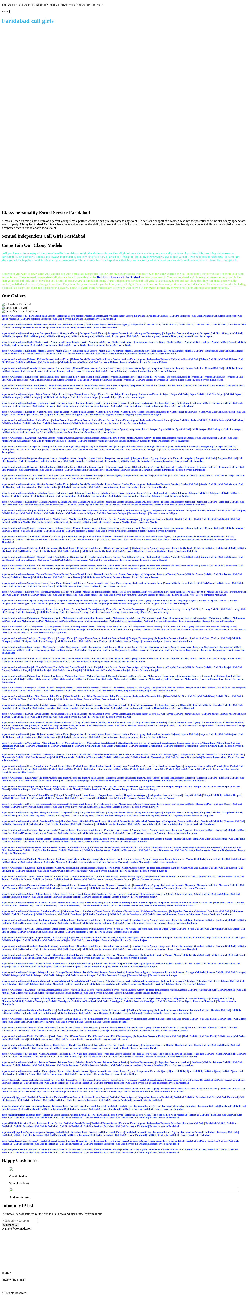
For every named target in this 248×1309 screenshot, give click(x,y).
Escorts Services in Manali (134, 958)
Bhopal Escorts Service (104, 786)
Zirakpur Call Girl (220, 638)
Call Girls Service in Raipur (66, 966)
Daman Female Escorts (81, 574)
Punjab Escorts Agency (130, 667)
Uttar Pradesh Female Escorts (105, 766)
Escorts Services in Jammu (146, 879)
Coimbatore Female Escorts (96, 911)
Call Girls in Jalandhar (51, 504)
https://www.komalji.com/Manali (18, 955)
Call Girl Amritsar (21, 440)
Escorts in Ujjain (103, 931)
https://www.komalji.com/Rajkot (18, 937)
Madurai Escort (64, 859)
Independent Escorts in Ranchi (157, 1045)
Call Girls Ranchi (220, 1045)
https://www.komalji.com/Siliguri (18, 894)
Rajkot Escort (60, 937)
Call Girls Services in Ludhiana (128, 923)
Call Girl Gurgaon (21, 603)
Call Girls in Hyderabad (64, 379)
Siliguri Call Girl (202, 894)
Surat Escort (56, 583)
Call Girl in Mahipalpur (96, 621)
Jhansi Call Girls (179, 658)
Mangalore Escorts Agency (148, 812)
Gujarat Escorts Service (108, 734)
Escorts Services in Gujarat (153, 737)
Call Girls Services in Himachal (126, 708)
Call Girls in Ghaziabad (57, 824)
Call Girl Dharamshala (62, 757)
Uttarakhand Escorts (52, 743)
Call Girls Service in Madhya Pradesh (195, 725)
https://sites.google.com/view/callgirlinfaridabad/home (28, 1080)
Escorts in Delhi (84, 327)
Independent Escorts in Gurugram (180, 333)
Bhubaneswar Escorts (54, 847)
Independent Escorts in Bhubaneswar (202, 847)
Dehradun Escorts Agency (146, 467)
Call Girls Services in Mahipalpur (160, 621)
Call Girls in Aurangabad (85, 449)
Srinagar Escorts (46, 972)
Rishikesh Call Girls (204, 548)
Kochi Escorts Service (98, 1036)
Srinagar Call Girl (215, 972)
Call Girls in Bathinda (44, 1013)
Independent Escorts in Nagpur (161, 411)
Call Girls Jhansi (215, 658)
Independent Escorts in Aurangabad (193, 446)
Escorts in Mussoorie (164, 888)
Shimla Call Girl (201, 838)
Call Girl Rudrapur (28, 780)
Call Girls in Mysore (21, 806)
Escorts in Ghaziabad (172, 824)
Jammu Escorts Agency (131, 876)
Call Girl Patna (225, 1019)
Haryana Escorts (46, 687)
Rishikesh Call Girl (225, 548)
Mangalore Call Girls (210, 812)
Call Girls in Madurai (31, 862)
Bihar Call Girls (172, 696)
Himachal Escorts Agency (142, 705)
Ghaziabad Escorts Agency (149, 821)
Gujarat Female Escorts (83, 734)
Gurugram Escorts (49, 333)
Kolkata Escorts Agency (133, 359)
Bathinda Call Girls (199, 1010)
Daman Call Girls (185, 574)
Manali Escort (60, 955)
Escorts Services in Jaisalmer (179, 1065)
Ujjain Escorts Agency (125, 928)
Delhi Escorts (40, 324)
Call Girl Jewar (227, 714)
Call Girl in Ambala (43, 992)
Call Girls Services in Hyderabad (152, 379)
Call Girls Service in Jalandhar (103, 504)
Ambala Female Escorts (82, 989)
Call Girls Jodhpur (235, 510)
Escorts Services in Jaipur (132, 397)
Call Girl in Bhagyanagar (115, 650)
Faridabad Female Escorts (42, 316)
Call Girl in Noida (20, 345)
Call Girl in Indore (32, 423)
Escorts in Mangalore (171, 815)
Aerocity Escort (62, 609)
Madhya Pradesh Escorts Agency (183, 722)
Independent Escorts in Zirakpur (171, 638)
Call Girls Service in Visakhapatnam (189, 629)
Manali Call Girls (182, 955)
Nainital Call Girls (190, 557)
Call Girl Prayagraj (22, 833)
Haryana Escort (64, 687)
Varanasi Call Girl (217, 1027)
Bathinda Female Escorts (87, 1010)
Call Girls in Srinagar (31, 975)
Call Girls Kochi (208, 1036)
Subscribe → (10, 1224)
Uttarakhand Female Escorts (101, 743)
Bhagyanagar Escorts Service (132, 647)
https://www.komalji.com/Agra (17, 429)
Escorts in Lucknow (154, 406)
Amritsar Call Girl (217, 438)
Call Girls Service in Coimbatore (125, 914)
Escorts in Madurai (138, 862)
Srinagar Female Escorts (86, 972)
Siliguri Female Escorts (80, 894)
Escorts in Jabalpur (151, 496)
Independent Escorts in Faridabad (129, 316)
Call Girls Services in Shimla (86, 841)
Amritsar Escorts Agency (139, 438)
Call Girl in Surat (17, 586)
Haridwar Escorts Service (116, 902)
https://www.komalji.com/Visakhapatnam (22, 626)
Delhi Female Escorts (73, 324)
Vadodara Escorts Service (117, 1053)
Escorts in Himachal (154, 708)
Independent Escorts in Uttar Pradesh (203, 766)
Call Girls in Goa (223, 475)
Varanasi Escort (64, 1027)
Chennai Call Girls (194, 368)
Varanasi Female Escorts (86, 1027)
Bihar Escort (56, 696)
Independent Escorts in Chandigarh (191, 998)
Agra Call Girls (166, 429)
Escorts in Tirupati (136, 798)
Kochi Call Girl (190, 1036)
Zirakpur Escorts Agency (140, 638)
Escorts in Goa (67, 478)
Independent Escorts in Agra (143, 429)
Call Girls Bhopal (220, 786)
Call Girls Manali (218, 955)
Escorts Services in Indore (133, 423)
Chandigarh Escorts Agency (157, 998)
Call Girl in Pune (10, 388)
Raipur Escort (60, 963)
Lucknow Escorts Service (115, 403)
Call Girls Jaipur (215, 394)
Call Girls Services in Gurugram (143, 336)
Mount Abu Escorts (51, 591)
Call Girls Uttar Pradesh (45, 769)
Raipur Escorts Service (104, 963)
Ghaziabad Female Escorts (93, 821)
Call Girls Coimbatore (23, 914)
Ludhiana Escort (67, 920)
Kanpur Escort (62, 867)
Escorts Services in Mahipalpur (218, 621)
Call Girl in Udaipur (54, 530)
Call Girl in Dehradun (76, 469)
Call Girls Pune (200, 385)
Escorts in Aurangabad (207, 449)
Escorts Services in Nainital (153, 560)
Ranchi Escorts (43, 1045)
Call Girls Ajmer (212, 1071)
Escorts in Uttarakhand (211, 745)
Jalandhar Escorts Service (119, 501)
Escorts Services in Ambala (148, 992)
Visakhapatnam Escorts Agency (178, 626)
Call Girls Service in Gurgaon (92, 603)
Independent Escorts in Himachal (173, 705)
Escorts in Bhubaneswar (224, 850)
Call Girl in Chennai (54, 371)
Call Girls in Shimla (11, 841)
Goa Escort (52, 475)
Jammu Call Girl (205, 876)
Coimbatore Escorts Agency (155, 911)
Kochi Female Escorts (75, 1036)
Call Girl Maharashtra (62, 679)
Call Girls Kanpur (228, 867)
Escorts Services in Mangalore (198, 815)
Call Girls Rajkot (218, 937)
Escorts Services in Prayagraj (182, 833)
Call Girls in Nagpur (21, 414)
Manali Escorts (43, 955)
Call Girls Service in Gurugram (110, 336)
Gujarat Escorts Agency (133, 734)
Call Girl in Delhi (11, 327)
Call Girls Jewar (210, 714)
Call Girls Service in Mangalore (110, 815)
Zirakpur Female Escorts (87, 638)
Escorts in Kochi (93, 1039)
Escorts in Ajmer (102, 1074)
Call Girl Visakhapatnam (96, 629)
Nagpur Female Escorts (82, 411)
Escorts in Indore (109, 423)
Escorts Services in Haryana (163, 690)
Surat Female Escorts (74, 583)
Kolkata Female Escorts (83, 359)
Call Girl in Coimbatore (96, 914)
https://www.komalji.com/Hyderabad (20, 377)
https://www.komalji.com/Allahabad (20, 981)
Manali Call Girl (201, 955)
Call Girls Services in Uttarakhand (181, 745)
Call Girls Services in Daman (96, 577)
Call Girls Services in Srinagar (112, 975)
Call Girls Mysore (222, 804)
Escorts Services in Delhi (106, 327)
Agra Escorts (40, 429)
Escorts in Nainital (129, 560)
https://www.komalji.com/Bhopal (18, 786)
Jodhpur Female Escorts (86, 510)
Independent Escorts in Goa (138, 475)
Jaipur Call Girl (197, 394)
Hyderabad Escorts (49, 377)
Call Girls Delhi (202, 324)
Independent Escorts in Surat (148, 583)
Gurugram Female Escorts (92, 333)
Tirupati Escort (63, 795)
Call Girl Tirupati (10, 798)
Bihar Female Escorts (74, 696)
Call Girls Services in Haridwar (127, 905)
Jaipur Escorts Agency (126, 394)
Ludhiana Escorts (48, 920)
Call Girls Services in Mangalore (143, 815)
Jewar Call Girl (192, 714)
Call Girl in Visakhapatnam (155, 629)
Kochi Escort (56, 1036)
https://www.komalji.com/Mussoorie (19, 885)
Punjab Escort (60, 667)
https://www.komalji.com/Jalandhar (19, 501)
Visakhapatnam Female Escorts (111, 626)
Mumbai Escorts (46, 350)
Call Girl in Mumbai (54, 353)
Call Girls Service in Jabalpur (93, 496)
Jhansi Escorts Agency (126, 658)
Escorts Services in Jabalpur (177, 496)
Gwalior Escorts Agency (133, 484)
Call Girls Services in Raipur (96, 966)
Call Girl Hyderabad (40, 379)
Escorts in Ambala (124, 992)
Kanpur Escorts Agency (133, 867)
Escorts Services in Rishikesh (182, 551)
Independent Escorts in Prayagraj (175, 830)
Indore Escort (59, 420)
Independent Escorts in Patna (149, 1019)
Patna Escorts (42, 1019)
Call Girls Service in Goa (19, 478)
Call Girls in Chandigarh (84, 1001)
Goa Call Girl (176, 475)
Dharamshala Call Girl (13, 757)
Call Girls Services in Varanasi (123, 1030)
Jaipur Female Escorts (78, 394)
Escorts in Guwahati (156, 949)
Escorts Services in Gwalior (153, 487)
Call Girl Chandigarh (59, 1001)
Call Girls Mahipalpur (23, 621)
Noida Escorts (42, 342)
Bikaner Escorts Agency (133, 565)
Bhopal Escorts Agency (129, 786)
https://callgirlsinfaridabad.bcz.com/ (19, 1149)
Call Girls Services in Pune (60, 388)
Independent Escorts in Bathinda (171, 1010)
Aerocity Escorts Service (109, 609)
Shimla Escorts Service (104, 838)
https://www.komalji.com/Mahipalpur (20, 618)
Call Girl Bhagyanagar (62, 650)
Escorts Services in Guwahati (182, 949)
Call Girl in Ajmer (26, 1074)
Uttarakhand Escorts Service (131, 743)
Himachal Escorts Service (115, 705)
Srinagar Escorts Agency (138, 972)
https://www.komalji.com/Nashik (18, 519)
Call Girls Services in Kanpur (103, 870)
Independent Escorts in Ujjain (153, 928)
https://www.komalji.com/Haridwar (19, 902)
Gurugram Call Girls (210, 333)
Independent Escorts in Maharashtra (196, 676)
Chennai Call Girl (214, 368)
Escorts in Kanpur (129, 870)
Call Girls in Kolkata (26, 362)
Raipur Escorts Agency (129, 963)
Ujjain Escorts (42, 928)
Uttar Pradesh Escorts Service (136, 766)
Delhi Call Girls (169, 324)
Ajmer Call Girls (176, 1071)
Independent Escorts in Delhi (145, 324)
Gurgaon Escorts (46, 600)
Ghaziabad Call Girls (211, 821)
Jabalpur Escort (65, 493)
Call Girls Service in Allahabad (103, 984)
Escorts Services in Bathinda (178, 1013)
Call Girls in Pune (234, 385)
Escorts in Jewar (96, 716)
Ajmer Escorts (42, 1071)
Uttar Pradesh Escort (77, 766)
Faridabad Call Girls (212, 1080)
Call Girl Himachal (22, 708)
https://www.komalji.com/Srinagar (19, 972)
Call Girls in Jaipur (11, 397)
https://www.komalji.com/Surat (17, 583)
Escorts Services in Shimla (134, 841)
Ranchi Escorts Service (104, 1045)
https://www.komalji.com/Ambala (18, 989)
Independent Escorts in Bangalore (177, 458)
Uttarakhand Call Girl (13, 745)
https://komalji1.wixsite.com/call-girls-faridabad (25, 1088)
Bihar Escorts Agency (120, 696)
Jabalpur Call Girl (219, 493)
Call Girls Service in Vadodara (96, 1056)
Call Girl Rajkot (237, 937)
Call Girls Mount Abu (18, 594)
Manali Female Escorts (79, 955)
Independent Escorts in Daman (159, 574)
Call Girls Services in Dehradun (136, 469)
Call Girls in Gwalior (26, 487)
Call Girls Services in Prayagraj (128, 833)
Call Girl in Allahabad (76, 984)
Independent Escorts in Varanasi (169, 1027)
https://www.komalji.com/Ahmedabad (21, 536)
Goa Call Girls (160, 475)
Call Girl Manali (237, 955)
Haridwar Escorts (47, 902)
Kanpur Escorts (45, 867)
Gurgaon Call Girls (196, 600)
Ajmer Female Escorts (77, 1071)
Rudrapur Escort (68, 777)
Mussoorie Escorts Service (119, 885)
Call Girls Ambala (226, 989)
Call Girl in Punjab (41, 670)
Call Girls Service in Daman (67, 577)
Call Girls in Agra (232, 429)
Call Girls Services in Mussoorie (136, 888)
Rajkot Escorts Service (104, 937)
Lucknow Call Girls (201, 403)
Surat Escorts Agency (120, 583)
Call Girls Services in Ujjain (79, 931)
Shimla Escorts (43, 838)
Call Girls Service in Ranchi (66, 1048)
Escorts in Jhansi (108, 661)
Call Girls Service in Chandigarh (140, 1001)
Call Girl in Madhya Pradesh (160, 725)
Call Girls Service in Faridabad (36, 318)
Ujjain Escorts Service (101, 928)
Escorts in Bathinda (152, 1013)
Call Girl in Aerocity (48, 612)
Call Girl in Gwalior (48, 487)
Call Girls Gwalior (228, 484)
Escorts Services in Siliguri (144, 897)
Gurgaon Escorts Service (112, 600)
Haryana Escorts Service (112, 687)
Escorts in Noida (96, 345)
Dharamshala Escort (76, 754)
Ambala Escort (61, 989)
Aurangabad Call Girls (224, 446)
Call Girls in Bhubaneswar (97, 850)
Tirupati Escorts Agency (136, 795)
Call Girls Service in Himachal (94, 708)
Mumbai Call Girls (194, 350)
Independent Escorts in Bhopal (157, 786)
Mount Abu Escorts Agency (154, 591)
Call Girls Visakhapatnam (69, 629)
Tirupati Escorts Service (110, 795)
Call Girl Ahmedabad (59, 539)
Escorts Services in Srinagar (163, 975)
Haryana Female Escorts (86, 687)
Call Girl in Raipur (41, 966)
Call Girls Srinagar (235, 972)
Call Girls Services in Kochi (69, 1039)
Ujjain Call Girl (195, 928)
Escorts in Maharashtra (211, 679)
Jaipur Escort (58, 394)
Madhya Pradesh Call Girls (15, 725)
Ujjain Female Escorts (78, 928)
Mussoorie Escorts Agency (146, 885)
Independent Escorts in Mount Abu (187, 591)
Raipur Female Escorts (80, 963)
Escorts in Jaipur (108, 397)
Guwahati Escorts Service (117, 946)
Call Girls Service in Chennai (80, 371)
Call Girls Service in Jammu (67, 879)
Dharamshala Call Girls (232, 754)
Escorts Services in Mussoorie (190, 888)
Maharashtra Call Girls (228, 676)
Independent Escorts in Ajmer (152, 1071)
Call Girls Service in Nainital (73, 560)
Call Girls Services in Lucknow (126, 406)
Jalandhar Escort (68, 501)
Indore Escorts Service (103, 420)
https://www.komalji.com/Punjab (18, 667)
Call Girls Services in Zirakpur (125, 641)
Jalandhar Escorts (48, 501)
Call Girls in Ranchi (20, 1048)
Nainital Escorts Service (108, 557)
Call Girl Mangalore (34, 815)
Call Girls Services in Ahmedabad (174, 539)
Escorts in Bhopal (120, 789)
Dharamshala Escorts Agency (164, 754)
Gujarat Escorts (45, 734)
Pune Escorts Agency (117, 385)
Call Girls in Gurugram (57, 336)
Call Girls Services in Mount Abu (154, 594)
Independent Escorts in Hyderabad (184, 377)
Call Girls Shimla (218, 838)
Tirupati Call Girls (192, 795)
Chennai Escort (63, 368)
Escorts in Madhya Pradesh (25, 728)
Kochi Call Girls (174, 1036)
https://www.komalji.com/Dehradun (19, 467)
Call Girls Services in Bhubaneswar (192, 850)
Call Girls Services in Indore (85, 423)
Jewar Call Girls (175, 714)
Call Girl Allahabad (28, 984)
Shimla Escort (60, 838)
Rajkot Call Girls (182, 937)
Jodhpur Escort (64, 510)
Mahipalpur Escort (72, 618)
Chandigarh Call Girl (12, 1001)
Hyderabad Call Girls (214, 377)
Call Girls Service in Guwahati (96, 949)
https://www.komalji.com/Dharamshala (21, 754)
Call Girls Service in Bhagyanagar (146, 650)
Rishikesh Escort (67, 548)
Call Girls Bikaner (228, 565)
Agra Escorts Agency (116, 429)
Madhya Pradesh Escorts (58, 722)
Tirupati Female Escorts (84, 795)
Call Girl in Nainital (48, 560)
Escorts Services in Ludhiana (182, 923)
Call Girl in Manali (32, 958)
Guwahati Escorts (48, 946)
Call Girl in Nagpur (43, 414)
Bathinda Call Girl (220, 1010)
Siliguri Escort (60, 894)
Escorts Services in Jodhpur (163, 513)
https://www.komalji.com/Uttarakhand (21, 743)
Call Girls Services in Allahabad (136, 984)
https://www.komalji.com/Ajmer (18, 1071)
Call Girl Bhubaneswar (70, 850)
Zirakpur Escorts (47, 638)
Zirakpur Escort (65, 638)
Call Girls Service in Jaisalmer (94, 1065)
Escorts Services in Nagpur (147, 414)
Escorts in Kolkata (129, 362)
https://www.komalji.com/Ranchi (18, 1045)
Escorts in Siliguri (120, 897)
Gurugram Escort (69, 333)
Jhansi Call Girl (197, 658)
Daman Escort (60, 574)
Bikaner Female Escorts (83, 565)
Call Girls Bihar (206, 696)
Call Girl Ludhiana (22, 923)
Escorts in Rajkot (110, 940)
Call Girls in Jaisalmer (44, 1065)
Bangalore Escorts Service (118, 458)
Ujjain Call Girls (178, 928)
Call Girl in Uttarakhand (114, 745)
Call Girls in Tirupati (31, 798)
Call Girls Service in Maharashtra (145, 679)
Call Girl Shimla (237, 838)
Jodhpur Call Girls (195, 510)
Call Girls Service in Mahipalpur (126, 621)
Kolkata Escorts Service (108, 359)
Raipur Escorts (43, 963)
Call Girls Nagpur (226, 411)
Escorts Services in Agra (103, 432)
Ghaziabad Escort (69, 821)
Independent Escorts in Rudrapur (178, 777)
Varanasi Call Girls (196, 1027)
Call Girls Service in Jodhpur (80, 513)
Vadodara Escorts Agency (144, 1053)
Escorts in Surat (92, 586)
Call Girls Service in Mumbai (80, 353)
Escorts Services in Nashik (144, 522)
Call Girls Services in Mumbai (111, 353)
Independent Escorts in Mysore (159, 804)
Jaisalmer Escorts (47, 1062)
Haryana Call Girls (195, 687)
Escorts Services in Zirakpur (178, 641)
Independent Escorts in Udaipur (167, 528)
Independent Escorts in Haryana (168, 687)
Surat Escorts (41, 583)
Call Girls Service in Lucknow (94, 406)
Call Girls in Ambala (21, 992)
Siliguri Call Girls (183, 894)
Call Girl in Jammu (42, 879)
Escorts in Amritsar (150, 440)
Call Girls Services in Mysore (96, 806)
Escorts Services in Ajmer (125, 1074)
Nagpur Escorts (45, 411)
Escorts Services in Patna (115, 1021)
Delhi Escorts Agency (118, 324)
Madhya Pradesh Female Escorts (115, 722)
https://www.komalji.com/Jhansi (18, 658)
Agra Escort (54, 429)
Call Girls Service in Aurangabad (142, 449)
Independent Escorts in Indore (155, 420)
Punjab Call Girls (185, 667)
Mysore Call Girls (185, 804)
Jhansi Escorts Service (102, 658)
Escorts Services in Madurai (163, 862)
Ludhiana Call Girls (204, 920)
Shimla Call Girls (182, 838)
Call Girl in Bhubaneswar (124, 850)
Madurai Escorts (46, 859)
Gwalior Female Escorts (83, 484)
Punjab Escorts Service (105, 667)
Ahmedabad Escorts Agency (157, 536)
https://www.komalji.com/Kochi (17, 1036)
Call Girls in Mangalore (57, 815)
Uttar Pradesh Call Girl (19, 769)
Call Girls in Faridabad (224, 316)
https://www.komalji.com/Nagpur (18, 411)
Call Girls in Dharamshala (89, 757)
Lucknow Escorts (47, 403)
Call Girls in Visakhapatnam (125, 629)
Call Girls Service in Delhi (34, 327)
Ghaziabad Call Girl (234, 821)
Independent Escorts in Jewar (150, 714)
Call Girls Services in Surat (68, 586)
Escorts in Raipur (120, 966)
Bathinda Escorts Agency (140, 1010)
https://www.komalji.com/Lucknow (19, 403)
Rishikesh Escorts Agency (144, 548)
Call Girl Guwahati (22, 949)
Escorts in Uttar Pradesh (225, 769)
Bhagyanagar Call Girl (13, 650)
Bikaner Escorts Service (108, 565)
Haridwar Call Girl (223, 902)
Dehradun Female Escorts (91, 467)
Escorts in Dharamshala (214, 757)
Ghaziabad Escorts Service (121, 821)
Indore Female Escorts (79, 420)
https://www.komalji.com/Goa (16, 475)
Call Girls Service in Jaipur (55, 397)
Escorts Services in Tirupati (160, 798)
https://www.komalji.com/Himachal (19, 705)
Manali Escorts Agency (128, 955)
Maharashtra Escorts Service (131, 676)
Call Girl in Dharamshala (116, 757)
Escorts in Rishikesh (156, 551)
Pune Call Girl (184, 385)
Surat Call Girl (189, 583)
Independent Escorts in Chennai (167, 368)
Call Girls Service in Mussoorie (103, 888)
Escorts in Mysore (121, 806)
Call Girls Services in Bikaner (103, 568)
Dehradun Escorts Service (119, 467)
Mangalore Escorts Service (120, 812)
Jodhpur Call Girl (215, 510)
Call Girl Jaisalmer (22, 1065)
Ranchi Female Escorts (80, 1045)
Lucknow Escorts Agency (142, 403)
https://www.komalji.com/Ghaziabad (20, 821)
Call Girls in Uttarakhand (87, 745)
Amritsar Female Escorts (86, 438)
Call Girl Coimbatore (45, 914)
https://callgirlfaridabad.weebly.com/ (20, 1141)
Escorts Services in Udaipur (162, 530)
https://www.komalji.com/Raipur (18, 963)
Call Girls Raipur (220, 963)
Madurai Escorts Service (112, 859)
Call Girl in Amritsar (65, 440)
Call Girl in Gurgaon (65, 603)
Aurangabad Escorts (52, 446)
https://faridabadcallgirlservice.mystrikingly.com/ (26, 1106)
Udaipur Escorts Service (111, 528)
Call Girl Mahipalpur (46, 621)
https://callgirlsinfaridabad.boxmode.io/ (21, 1114)
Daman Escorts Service (105, 574)
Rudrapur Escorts (48, 777)
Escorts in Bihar (92, 699)
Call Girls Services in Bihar (68, 699)
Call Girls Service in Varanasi (92, 1030)
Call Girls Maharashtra (37, 679)
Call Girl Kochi (225, 1036)
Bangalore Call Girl (227, 458)
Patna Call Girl (190, 1019)
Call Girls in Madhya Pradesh (130, 725)
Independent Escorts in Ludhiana (175, 920)
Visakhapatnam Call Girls (15, 629)
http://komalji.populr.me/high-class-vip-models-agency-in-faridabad (35, 1132)
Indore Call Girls (180, 420)
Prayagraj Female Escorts (89, 830)
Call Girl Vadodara (22, 1056)
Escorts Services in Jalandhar (190, 504)
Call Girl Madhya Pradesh (100, 725)
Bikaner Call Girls (190, 565)
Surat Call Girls (172, 583)
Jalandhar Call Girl (228, 501)
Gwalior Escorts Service (108, 484)
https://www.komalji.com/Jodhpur (19, 510)
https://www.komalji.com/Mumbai (19, 350)
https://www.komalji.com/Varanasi (19, 1027)
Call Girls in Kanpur (26, 870)
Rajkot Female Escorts (79, 937)
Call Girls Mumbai (233, 350)
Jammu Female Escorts (81, 876)
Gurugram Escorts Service (120, 333)
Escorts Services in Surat (114, 586)
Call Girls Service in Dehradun (103, 469)
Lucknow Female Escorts (88, 403)
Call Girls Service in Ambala (68, 992)
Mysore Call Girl (204, 804)
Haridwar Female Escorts (89, 902)
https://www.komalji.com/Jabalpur (19, 493)
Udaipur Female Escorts (85, 528)
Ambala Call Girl (207, 989)
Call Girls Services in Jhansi (85, 661)
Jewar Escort (57, 714)
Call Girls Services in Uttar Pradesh (193, 769)
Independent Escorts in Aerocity (164, 609)
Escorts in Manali (110, 958)
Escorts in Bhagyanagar (213, 650)
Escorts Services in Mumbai (162, 353)
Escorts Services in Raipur (144, 966)
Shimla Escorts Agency (128, 838)
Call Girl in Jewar (20, 716)
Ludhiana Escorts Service (117, 920)
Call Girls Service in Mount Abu (120, 594)
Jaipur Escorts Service (102, 394)
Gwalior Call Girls (190, 484)
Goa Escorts (39, 475)
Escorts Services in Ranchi (144, 1048)
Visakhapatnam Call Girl (42, 629)
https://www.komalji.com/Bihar (17, 696)
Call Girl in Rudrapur (76, 780)
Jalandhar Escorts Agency (146, 501)
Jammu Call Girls (186, 876)
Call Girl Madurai (10, 862)
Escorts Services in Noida (118, 345)
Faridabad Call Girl (158, 316)
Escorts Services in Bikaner (153, 568)
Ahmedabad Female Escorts (98, 536)
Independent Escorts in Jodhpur (168, 510)
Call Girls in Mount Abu (65, 594)
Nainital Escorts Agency (133, 557)
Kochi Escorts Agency (122, 1036)
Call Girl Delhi (219, 324)
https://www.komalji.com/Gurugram (20, 333)
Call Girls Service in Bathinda (93, 1013)
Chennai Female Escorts (85, 368)
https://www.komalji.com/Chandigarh (20, 998)
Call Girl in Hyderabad (89, 379)
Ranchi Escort (60, 1045)
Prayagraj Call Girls (204, 830)
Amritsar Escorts (46, 438)
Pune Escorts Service (95, 385)
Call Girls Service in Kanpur (73, 870)
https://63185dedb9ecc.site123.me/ (18, 1123)
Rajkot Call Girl (201, 937)
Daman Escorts (44, 574)
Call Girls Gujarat (228, 734)
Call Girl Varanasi (21, 1030)
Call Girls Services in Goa (46, 478)
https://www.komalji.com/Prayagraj (19, 830)
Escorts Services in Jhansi (132, 661)
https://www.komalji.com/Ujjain (18, 928)
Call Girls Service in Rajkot (56, 940)
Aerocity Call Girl (210, 609)
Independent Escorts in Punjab (159, 667)
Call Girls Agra (198, 429)
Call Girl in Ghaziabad (82, 824)
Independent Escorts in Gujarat (163, 734)
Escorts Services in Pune (104, 388)
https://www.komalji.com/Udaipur (19, 528)
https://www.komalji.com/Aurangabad (21, 446)
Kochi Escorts (42, 1036)
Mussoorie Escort (68, 885)
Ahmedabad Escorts (51, 536)
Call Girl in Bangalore (75, 461)
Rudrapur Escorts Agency (146, 777)
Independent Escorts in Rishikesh (175, 548)
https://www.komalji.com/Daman (18, 574)
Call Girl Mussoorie (28, 888)
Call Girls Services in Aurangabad (177, 449)
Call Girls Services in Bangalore (135, 461)
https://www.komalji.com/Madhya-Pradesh (23, 722)
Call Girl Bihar (223, 696)
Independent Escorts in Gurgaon (169, 600)
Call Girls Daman (222, 574)
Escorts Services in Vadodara (182, 1056)
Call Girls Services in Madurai (112, 862)
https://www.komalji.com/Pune (17, 385)
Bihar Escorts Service (97, 696)
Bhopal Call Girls (183, 786)
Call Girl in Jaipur (31, 397)
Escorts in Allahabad (164, 984)
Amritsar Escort (65, 438)
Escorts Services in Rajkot (134, 940)
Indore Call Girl (199, 420)
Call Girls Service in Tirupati (79, 798)
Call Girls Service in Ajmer (50, 1074)
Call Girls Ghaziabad (12, 824)
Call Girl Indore (235, 420)
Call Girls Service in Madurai (80, 862)
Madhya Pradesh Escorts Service (149, 722)
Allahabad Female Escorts (91, 981)
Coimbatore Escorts (51, 911)
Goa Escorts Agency (112, 475)
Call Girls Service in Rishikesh (96, 551)
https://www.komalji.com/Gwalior (18, 484)
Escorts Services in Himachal (179, 708)
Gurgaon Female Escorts (86, 600)
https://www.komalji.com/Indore (18, 420)
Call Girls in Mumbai (31, 353)
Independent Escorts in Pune (144, 385)
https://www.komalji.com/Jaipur (18, 394)
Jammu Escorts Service (106, 876)
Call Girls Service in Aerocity (74, 612)
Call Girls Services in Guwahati (128, 949)
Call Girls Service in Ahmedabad (140, 539)
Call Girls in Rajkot (11, 940)
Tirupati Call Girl (212, 795)
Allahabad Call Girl (229, 981)
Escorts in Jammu (123, 879)
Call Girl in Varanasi (65, 1030)
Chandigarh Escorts (51, 998)
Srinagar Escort (64, 972)
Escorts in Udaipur (136, 530)
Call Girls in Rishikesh (45, 551)
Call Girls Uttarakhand (37, 745)
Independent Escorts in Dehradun (178, 467)
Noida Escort (57, 342)
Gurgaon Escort (64, 600)
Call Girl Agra (215, 429)
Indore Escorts (43, 420)
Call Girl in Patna (18, 1021)
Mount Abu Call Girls (217, 591)
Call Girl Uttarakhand (62, 745)
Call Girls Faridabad (180, 316)
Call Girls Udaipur (233, 528)
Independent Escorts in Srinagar (168, 972)
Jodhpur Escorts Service (112, 510)
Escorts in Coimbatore (189, 914)
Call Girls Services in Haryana (112, 690)
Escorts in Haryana (138, 690)
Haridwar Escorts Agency (143, 902)
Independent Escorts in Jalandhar (178, 501)
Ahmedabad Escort (73, 536)
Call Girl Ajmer (229, 1071)
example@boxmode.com (17, 1228)
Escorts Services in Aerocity (154, 612)
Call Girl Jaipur (233, 394)
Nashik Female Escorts (80, 519)
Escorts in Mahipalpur (190, 621)
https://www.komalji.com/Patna (17, 1019)
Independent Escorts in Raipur (157, 963)
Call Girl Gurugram (34, 336)
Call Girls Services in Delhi (61, 327)
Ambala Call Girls (188, 989)
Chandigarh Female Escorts (98, 998)
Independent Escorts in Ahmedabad (191, 536)
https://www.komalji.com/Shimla (18, 838)
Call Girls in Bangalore (51, 461)
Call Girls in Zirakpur (44, 641)
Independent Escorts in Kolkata (163, 359)
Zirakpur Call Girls (199, 638)
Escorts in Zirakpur (152, 641)
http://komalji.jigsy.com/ (14, 1097)
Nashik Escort (60, 519)
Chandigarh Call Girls (221, 998)
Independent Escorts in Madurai (168, 859)
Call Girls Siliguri (220, 894)
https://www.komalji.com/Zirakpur (19, 638)
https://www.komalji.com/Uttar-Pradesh (21, 766)
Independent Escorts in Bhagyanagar (198, 647)
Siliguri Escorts (43, 894)
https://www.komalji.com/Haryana (19, 687)
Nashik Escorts (43, 519)
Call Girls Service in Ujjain (50, 931)
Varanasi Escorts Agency (139, 1027)
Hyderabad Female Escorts (94, 377)
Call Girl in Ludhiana (69, 923)
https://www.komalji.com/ (14, 316)
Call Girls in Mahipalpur (71, 621)
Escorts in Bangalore (162, 461)
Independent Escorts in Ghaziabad (181, 821)
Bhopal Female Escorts (80, 786)
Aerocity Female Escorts (84, 609)
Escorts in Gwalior (129, 487)
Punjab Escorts (44, 667)
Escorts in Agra (82, 432)
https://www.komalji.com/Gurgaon (19, 600)
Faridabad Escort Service (68, 1080)
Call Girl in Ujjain (27, 931)
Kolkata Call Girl (208, 359)
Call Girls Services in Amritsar (123, 440)
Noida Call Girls (175, 342)
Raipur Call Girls (183, 963)
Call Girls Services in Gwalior (103, 487)
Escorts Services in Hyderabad (208, 379)
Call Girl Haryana (10, 690)
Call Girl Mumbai (10, 353)
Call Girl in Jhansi (31, 661)
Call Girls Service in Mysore (67, 806)
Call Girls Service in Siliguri (66, 897)
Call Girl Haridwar (22, 905)
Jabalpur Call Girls (198, 493)
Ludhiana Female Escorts (89, 920)
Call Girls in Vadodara (45, 1056)
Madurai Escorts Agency (138, 859)
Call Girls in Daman (21, 577)
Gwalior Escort (62, 484)
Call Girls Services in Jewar (72, 716)
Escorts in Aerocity (130, 612)
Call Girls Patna (208, 1019)
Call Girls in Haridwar (45, 905)
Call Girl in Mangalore (82, 815)
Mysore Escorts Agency (130, 804)
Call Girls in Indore (11, 423)
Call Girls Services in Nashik (96, 522)
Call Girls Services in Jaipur (85, 397)
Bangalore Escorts (48, 458)
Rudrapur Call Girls (207, 777)
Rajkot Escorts (43, 937)
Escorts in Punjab (121, 670)
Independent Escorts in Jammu (160, 876)
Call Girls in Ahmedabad (84, 539)
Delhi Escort (55, 324)
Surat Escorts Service (97, 583)
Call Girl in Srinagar (54, 975)
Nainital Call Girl (208, 557)
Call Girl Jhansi (233, 658)
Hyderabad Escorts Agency (151, 377)
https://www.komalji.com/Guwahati (19, 946)
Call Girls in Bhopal (20, 789)
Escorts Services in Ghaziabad (200, 824)
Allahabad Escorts (48, 981)
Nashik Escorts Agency (129, 519)
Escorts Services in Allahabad (190, 984)
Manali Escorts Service (104, 955)
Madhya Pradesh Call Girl (43, 725)
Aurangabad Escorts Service (129, 446)
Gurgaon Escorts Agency (139, 600)
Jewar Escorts (42, 714)
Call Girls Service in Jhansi (55, 661)
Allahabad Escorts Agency (146, 981)
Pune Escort (55, 385)
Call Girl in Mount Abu (90, 594)
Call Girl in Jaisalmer (67, 1065)
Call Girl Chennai (10, 371)
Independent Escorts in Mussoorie (178, 885)
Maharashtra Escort (75, 676)
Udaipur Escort (63, 528)
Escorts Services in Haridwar (181, 905)
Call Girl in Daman (41, 577)
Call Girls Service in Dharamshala (147, 757)
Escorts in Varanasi (149, 1030)
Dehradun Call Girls (207, 467)
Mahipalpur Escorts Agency (156, 618)
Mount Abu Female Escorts (96, 591)
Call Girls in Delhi (237, 324)
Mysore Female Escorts (81, 804)
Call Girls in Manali (11, 958)
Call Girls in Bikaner (26, 568)
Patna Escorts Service (98, 1019)
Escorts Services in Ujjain (126, 931)
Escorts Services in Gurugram (198, 336)
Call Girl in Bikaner (48, 568)
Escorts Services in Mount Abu (211, 594)
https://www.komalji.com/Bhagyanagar (21, 647)
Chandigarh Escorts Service (127, 998)
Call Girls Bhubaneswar (45, 850)
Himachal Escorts (47, 705)
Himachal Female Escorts (88, 705)
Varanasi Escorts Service (112, 1027)
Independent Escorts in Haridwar (174, 902)
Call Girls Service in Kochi (41, 1039)
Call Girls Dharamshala (38, 757)
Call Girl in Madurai (54, 862)
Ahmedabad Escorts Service (127, 536)
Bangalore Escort (67, 458)
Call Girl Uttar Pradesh (70, 769)
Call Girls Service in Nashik (66, 522)
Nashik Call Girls (183, 519)
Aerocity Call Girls (191, 609)
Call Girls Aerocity (230, 609)
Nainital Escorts (45, 557)
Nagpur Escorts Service (107, 411)
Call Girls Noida (210, 342)
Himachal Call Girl (222, 705)
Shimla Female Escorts (79, 838)
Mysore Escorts (44, 804)
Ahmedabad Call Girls (221, 536)
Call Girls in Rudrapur (51, 780)
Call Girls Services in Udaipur (111, 530)
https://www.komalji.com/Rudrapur (19, 777)
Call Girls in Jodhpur (31, 513)
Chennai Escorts (46, 368)
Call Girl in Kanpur (48, 870)
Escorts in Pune (82, 388)
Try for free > (94, 4)
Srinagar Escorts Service (112, 972)
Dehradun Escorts (48, 467)
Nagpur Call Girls (188, 411)
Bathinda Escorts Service (114, 1010)
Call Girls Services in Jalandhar (136, 504)
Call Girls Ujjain (213, 928)
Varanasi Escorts (46, 1027)
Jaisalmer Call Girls (201, 1062)
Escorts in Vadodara (156, 1056)
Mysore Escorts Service (105, 804)
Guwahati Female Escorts (89, 946)
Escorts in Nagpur (124, 414)
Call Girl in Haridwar (68, 905)
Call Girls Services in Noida (72, 345)
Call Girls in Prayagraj (45, 833)
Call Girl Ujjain (231, 928)
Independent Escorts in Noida (150, 342)
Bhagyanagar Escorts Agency (163, 647)
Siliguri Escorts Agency (129, 894)
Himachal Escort (66, 705)
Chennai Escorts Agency (137, 368)
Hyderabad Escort (70, 377)
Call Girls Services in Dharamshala (183, 757)
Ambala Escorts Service (107, 989)
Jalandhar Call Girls (207, 501)
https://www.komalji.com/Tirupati (18, 795)
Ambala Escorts (45, 989)
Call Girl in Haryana (54, 690)
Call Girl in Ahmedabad (110, 539)
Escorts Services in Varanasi (175, 1030)
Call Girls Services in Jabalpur (124, 496)
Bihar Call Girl (189, 696)
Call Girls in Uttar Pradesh (97, 769)
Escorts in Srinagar (138, 975)
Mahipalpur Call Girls (220, 618)
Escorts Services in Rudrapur (190, 780)
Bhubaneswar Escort (77, 847)
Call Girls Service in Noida (44, 345)
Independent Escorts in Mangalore (180, 812)
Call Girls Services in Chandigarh (174, 1001)
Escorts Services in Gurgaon (175, 603)
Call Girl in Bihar (17, 699)
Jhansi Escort (58, 658)
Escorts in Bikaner (129, 568)
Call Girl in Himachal (67, 708)
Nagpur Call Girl (207, 411)
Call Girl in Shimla (32, 841)
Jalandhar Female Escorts (91, 501)
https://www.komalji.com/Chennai (19, 368)
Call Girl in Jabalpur (66, 496)
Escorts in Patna (93, 1021)
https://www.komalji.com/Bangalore (19, 458)
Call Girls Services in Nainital (103, 560)
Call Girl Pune (217, 385)
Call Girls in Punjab (21, 670)
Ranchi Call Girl (202, 1045)
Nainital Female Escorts (83, 557)
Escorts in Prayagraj (156, 833)
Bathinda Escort (65, 1010)
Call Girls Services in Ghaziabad (144, 824)
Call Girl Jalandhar (28, 504)
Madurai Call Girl (215, 859)
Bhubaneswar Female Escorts (104, 847)
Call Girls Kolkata (228, 359)
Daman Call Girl (204, 574)
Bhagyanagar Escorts (53, 647)
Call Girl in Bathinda (66, 1013)
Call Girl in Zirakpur (66, 641)
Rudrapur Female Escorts (91, 777)
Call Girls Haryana (235, 687)
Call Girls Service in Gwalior (73, 487)
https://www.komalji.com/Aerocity (18, 609)
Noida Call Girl (192, 342)
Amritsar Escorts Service (112, 438)
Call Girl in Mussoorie (76, 888)
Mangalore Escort (69, 812)
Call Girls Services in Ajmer (78, 1074)
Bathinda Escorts (47, 1010)
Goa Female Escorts (69, 475)
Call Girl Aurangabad (60, 449)
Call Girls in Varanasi (42, 1030)
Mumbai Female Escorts (85, 350)
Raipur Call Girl (202, 963)
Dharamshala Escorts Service (133, 754)
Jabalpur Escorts (46, 493)
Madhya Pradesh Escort (85, 722)
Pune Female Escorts (73, 385)
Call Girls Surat (206, 583)
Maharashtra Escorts (52, 676)
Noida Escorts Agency (123, 342)
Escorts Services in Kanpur (153, 870)
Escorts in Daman (121, 577)
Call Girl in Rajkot (32, 940)
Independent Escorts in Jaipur (154, 394)
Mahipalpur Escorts (51, 618)
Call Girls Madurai (235, 859)
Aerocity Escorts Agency (135, 609)
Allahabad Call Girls (207, 981)
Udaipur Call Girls (194, 528)
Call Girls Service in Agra (32, 432)
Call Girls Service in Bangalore (103, 461)
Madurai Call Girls (195, 859)
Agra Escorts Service (94, 429)
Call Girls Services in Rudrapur (136, 780)
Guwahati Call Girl (225, 946)
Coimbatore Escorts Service (125, 911)
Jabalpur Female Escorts (87, 493)
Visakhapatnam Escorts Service (145, 626)
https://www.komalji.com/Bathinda (19, 1010)
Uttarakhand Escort (75, 743)
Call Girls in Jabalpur (43, 496)
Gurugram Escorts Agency (148, 333)
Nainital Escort (62, 557)
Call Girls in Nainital (26, 560)
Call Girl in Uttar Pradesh (125, 769)
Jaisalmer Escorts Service (115, 1062)
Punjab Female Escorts (81, 667)
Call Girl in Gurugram (82, 336)
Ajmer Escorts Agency (124, 1071)
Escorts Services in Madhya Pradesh (59, 728)
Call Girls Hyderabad (17, 379)
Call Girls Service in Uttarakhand (145, 745)
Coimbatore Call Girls (219, 911)
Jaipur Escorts (43, 394)
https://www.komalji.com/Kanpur (18, 867)
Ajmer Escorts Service (100, 1071)
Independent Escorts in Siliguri (157, 894)
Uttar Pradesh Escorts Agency (168, 766)
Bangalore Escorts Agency (145, 458)
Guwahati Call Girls (204, 946)
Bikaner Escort (62, 565)
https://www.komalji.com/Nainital (18, 557)
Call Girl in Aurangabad (112, 449)
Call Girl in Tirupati (53, 798)
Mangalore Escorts (49, 812)
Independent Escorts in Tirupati (165, 795)
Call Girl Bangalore (28, 461)
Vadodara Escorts (48, 1053)
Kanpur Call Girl (208, 867)
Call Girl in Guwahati (69, 949)
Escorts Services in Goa (88, 478)
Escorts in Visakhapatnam (16, 632)
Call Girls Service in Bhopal (66, 789)
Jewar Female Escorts (76, 714)
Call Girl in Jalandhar (76, 504)
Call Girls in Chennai (31, 371)
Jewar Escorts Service (99, 714)
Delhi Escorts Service (96, 324)
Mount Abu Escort (71, 591)
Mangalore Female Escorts (92, 812)
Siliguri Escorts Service (104, 894)
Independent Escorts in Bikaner (163, 565)
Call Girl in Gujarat (48, 737)
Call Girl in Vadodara (69, 1056)
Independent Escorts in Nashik (157, 519)
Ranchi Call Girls (183, 1045)
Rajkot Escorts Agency (128, 937)
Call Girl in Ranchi (41, 1048)
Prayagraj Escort (67, 830)
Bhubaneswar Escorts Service (135, 847)
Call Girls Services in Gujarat (103, 737)
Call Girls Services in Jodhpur (112, 513)
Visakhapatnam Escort (82, 626)
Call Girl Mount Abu (41, 594)
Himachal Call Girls (201, 705)
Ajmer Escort (58, 1071)
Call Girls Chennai (233, 368)
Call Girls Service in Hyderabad (118, 379)
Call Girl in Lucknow (67, 406)
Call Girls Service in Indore (56, 423)
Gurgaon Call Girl (217, 600)
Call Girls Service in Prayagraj (96, 833)
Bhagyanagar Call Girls (230, 647)
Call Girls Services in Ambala (98, 992)
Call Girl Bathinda (22, 1013)
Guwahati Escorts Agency (144, 946)
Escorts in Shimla (110, 841)
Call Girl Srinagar (10, 975)
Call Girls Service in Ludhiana (96, 923)
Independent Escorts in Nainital (163, 557)
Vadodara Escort (67, 1053)
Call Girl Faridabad (202, 316)
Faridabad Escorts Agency (97, 316)
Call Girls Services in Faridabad (69, 318)
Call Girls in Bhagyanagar (88, 650)
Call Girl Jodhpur (10, 513)
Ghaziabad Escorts (49, 821)
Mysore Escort (60, 804)
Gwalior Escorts (45, 484)
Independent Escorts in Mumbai (167, 350)
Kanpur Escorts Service (108, 867)
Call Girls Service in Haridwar (95, 905)
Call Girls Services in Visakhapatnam (227, 629)
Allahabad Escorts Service (119, 981)
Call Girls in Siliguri (20, 897)
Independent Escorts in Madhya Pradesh (222, 722)
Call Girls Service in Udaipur (80, 530)
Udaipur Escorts (46, 528)
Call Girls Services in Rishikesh (128, 551)
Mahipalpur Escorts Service (126, 618)
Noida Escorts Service (99, 342)
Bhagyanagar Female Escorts (102, 647)
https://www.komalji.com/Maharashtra (21, 676)
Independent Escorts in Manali (156, 955)
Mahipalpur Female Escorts (97, 618)
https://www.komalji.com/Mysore (18, 804)
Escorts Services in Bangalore (189, 461)
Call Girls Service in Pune (32, 388)
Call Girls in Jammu (21, 879)
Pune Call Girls (167, 385)
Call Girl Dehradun (28, 469)
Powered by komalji (14, 1279)
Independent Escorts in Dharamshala (199, 754)
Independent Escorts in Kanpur (163, 867)
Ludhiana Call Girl (225, 920)
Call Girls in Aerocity (26, 612)
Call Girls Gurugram (12, 336)
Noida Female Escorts (76, 342)
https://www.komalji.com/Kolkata (18, 359)
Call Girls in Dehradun (51, 469)
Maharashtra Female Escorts (101, 676)
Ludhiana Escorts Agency (144, 920)
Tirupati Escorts (45, 795)
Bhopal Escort (60, 786)
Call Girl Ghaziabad (34, 824)
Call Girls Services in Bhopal (96, 789)
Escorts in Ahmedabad (204, 539)
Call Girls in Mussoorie (51, 888)
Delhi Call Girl (186, 324)
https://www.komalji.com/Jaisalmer (19, 1062)
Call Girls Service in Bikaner (73, 568)
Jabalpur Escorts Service (113, 493)
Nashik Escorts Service (104, 519)
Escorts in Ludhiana (156, 923)
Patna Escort (56, 1019)
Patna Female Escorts (75, 1019)
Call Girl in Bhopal (41, 789)
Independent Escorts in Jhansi (154, 658)
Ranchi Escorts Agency (129, 1045)
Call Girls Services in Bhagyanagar (182, 650)
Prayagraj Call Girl (225, 830)
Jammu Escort (61, 876)
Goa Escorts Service (91, 475)
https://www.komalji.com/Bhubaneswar (21, 847)
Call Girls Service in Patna (41, 1021)
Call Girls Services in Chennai (111, 371)
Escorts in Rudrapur (164, 780)
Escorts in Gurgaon (149, 603)
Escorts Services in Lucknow (179, 406)
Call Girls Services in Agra (59, 432)
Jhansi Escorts (43, 658)
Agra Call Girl (183, 429)
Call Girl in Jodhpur (54, 513)
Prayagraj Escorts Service (117, 830)
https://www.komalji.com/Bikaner (18, 565)
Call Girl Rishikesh (22, 551)
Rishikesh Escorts (48, 548)
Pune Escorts (40, 385)
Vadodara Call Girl (225, 1053)
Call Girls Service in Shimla (56, 841)
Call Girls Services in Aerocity (104, 612)
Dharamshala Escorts (53, 754)
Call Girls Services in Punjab (96, 670)
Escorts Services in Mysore (145, 806)
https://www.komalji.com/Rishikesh (19, 548)
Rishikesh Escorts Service (117, 548)
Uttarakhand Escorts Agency (162, 743)
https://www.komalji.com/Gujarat (18, 734)
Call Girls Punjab (222, 667)
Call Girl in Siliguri (41, 897)
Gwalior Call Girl (208, 484)
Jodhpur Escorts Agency (138, 510)
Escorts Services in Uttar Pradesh (18, 772)
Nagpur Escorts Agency (132, 411)
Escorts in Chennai (136, 371)
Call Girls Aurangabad (36, 449)
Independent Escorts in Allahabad (178, 981)
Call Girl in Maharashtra (114, 679)
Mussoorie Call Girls (207, 885)
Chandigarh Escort (72, 998)
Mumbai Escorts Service (111, 350)
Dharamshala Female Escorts (102, 754)
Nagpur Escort (61, 411)
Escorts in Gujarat (129, 737)
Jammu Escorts (44, 876)
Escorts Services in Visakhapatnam (48, 632)
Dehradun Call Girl (228, 467)
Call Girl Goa (206, 475)
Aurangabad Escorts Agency (159, 446)
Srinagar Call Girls (195, 972)
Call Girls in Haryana (31, 690)
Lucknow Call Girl (222, 403)
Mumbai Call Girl (214, 350)
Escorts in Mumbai (136, 353)
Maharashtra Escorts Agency (162, 676)
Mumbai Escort (63, 350)
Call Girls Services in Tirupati (110, 798)
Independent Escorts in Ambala (162, 989)
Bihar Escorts (41, 696)
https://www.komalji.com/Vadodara (19, 1053)
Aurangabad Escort (74, 446)
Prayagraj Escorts (48, 830)
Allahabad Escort (68, 981)
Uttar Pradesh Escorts (54, 766)
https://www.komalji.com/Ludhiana (19, 920)
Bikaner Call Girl (208, 565)
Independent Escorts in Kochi (149, 1036)
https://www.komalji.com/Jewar (17, 714)
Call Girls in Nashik (20, 522)
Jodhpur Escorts (46, 510)
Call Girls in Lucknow (44, 406)
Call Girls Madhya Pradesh (71, 725)
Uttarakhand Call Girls (228, 743)
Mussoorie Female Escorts (91, 885)
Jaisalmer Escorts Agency (142, 1062)
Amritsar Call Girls (197, 438)
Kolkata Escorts (45, 359)
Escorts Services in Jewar (118, 716)
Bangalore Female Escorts (90, 458)
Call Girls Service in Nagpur (68, 414)
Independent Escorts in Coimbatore (188, 911)
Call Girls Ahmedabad (36, 539)
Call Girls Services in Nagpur (98, 414)
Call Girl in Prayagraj (69, 833)
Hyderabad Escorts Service (123, 377)
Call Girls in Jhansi (11, 661)
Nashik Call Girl (202, 519)
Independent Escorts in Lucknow (173, 403)
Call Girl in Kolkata (48, 362)
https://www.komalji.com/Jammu (18, 876)
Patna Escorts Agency (122, 1019)
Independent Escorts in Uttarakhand (196, 743)
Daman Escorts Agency (130, 574)
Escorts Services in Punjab (145, 670)
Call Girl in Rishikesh (69, 551)
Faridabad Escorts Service (70, 316)
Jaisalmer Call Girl (222, 1062)
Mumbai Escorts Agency (137, 350)
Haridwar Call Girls (203, 902)
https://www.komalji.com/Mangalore (20, 812)
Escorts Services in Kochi (115, 1039)
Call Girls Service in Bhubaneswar (156, 850)
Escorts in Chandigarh (204, 1001)
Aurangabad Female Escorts (99, 446)
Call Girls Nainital (228, 557)
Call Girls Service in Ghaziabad (110, 824)
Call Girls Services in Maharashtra (181, 679)
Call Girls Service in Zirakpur (93, 641)
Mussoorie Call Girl (228, 885)
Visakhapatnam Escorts (57, 626)
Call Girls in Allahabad (51, 984)
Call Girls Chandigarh (36, 1001)
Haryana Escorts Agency (138, 687)
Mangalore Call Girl (232, 812)
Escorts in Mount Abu (183, 594)
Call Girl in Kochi (18, 1039)
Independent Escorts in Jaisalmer (173, 1062)
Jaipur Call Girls (179, 394)
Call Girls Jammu (224, 876)
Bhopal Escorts (43, 786)
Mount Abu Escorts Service (125, 591)
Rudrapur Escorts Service (119, 777)
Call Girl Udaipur (10, 530)
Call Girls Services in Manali (86, 958)
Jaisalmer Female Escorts (88, 1062)
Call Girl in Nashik (41, 522)
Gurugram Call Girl (232, 333)
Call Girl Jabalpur (21, 496)
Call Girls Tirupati (232, 795)
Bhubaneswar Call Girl (19, 850)
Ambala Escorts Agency (132, 989)
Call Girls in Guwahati (45, 949)
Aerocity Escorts (45, 609)
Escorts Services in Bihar (114, 699)
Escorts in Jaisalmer (154, 1065)
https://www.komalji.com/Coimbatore (20, 911)
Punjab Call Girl (204, 667)
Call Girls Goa (191, 475)
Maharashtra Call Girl (13, 679)
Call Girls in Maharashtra (87, 679)
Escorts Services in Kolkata (153, 362)
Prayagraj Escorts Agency (144, 830)
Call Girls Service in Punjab (67, 670)
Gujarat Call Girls (190, 734)
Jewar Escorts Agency (123, 714)
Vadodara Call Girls (204, 1053)
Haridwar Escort (66, 902)
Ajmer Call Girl (194, 1071)
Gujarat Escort (62, 734)
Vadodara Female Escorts (89, 1053)
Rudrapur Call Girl (228, 777)
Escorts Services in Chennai (162, 371)
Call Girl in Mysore (41, 806)
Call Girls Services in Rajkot (86, 940)
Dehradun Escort (68, 467)
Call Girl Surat (223, 583)
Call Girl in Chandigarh (110, 1001)
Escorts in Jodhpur (138, 513)
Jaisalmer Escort (66, 1062)
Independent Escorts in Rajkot (156, 937)
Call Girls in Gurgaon (42, 603)
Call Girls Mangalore (12, 815)
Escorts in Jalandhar (164, 504)
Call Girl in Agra (10, 432)
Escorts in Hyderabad (180, 379)
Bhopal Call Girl (202, 786)
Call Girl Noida (227, 342)
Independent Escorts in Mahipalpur (189, 618)
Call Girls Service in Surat (41, 586)
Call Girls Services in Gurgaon (123, 603)
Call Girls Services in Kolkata (103, 362)
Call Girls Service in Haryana (80, 690)
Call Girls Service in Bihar (41, 699)
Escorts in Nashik (120, 522)
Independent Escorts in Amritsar (169, 438)
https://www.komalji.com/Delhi (17, 324)
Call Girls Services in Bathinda (125, 1013)
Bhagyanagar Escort (75, 647)
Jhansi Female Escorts (78, 658)
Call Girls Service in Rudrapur (103, 780)
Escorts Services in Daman (145, 577)
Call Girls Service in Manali (56, 958)
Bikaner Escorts (45, 565)
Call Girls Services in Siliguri (96, 897)
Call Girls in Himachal (44, 708)
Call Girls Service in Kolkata (73, 362)
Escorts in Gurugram (171, 336)
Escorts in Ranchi (120, 1048)
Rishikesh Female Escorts (89, 548)
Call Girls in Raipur (20, 966)
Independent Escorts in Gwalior (163, 484)
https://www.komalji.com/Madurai (19, 859)
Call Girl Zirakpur (22, 641)
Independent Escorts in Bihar (148, 696)
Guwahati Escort (67, 946)
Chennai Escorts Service (111, 368)
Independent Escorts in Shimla (156, 838)
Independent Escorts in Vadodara (175, 1053)
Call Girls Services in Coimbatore (159, 914)
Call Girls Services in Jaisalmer (126, 1065)
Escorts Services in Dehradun (190, 469)
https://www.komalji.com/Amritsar (19, 438)
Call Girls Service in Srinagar (80, 975)
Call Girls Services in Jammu (97, 879)
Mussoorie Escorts (48, 885)
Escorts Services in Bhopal (144, 789)
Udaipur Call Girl (214, 528)
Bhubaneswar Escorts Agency (166, 847)
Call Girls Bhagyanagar (37, 650)
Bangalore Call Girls (205, 458)
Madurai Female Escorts (86, 859)
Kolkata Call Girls (190, 359)
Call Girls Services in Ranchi (96, 1048)
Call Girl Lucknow (22, 406)
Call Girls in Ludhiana (45, 923)
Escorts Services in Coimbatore (217, 914)
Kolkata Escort (62, 359)
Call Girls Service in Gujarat (73, 737)
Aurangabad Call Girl (12, 449)
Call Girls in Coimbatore (70, 914)
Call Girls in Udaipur (31, 530)
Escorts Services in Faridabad (101, 318)
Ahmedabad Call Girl (12, 539)
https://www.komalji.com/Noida (17, 342)
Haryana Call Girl (215, 687)
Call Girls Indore (217, 420)
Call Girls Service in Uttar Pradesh (157, 769)
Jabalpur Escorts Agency (139, 493)
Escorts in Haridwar (155, 905)
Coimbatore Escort (71, 911)
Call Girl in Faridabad (81, 1082)
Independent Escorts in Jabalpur (170, 493)
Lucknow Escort (66, 403)
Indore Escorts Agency (127, 420)
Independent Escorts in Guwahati (175, 946)
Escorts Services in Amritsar (175, 440)
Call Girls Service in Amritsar (92, 440)
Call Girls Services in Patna (69, 1021)
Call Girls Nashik (220, 519)
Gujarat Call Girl (208, 734)
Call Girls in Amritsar (43, 440)
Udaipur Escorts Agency (137, 528)
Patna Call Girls (174, 1019)
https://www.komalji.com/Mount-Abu (20, 591)
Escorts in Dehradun (164, 469)
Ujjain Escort (58, 928)
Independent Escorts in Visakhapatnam (216, 626)
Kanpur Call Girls (190, 867)
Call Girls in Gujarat (26, 737)
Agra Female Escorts (72, 429)
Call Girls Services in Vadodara (128, 1056)
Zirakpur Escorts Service (114, 638)
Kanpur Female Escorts (83, 867)
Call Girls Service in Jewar (44, 716)
